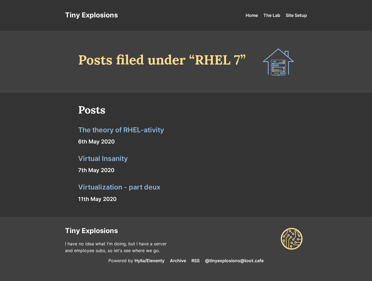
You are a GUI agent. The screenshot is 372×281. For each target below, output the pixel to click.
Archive (178, 260)
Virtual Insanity (103, 158)
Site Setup (296, 15)
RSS (195, 260)
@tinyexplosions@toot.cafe (234, 260)
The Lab (271, 15)
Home (252, 15)
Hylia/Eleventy (149, 260)
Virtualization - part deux (119, 187)
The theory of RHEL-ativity (121, 130)
